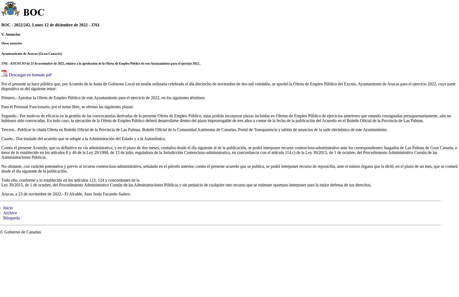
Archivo (10, 213)
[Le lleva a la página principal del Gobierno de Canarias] (11, 9)
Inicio (8, 208)
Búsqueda (11, 218)
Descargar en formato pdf (30, 75)
